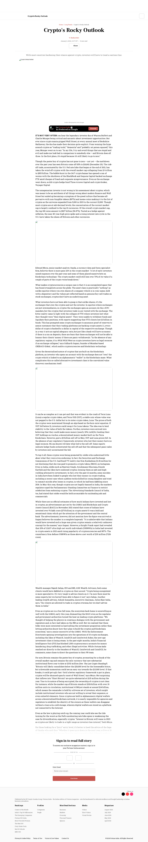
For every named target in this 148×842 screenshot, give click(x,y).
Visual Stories (86, 815)
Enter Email (57, 767)
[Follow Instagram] (131, 794)
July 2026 (108, 812)
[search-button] (136, 16)
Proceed (93, 128)
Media (84, 805)
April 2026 (108, 821)
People (39, 812)
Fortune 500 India (20, 818)
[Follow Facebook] (119, 794)
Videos (84, 810)
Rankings (19, 805)
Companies (41, 810)
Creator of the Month (21, 810)
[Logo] (16, 16)
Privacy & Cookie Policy (22, 838)
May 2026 (108, 818)
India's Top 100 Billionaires (24, 812)
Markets (62, 812)
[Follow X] (123, 794)
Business (63, 810)
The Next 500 (19, 823)
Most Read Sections (68, 805)
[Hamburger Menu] (5, 16)
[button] (70, 757)
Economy (63, 815)
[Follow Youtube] (127, 794)
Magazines (109, 805)
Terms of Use (37, 838)
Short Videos (86, 812)
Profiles (40, 805)
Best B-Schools (20, 829)
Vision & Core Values (52, 838)
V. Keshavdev (74, 38)
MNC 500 (18, 832)
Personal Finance (65, 818)
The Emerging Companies (23, 815)
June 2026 (108, 815)
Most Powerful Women (22, 821)
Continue (73, 778)
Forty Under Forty (20, 826)
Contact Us (65, 838)
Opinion (62, 821)
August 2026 (109, 810)
